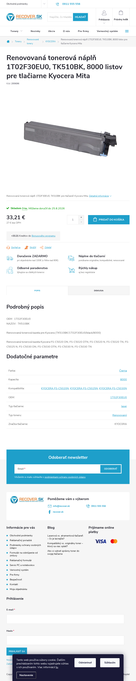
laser (124, 406)
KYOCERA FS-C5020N (55, 388)
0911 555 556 (98, 506)
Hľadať (80, 17)
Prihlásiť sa (17, 651)
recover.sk (58, 511)
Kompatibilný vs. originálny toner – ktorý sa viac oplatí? (65, 545)
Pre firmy (14, 574)
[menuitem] (16, 31)
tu (57, 667)
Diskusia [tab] (98, 290)
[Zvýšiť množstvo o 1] (81, 217)
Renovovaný (119, 415)
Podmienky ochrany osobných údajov (25, 547)
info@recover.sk (61, 506)
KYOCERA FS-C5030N (113, 388)
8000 (123, 379)
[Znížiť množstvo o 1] (81, 222)
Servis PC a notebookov (22, 565)
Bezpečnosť (16, 579)
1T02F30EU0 (118, 397)
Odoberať (110, 468)
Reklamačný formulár (21, 560)
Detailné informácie (99, 196)
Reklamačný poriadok (21, 540)
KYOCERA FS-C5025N (84, 388)
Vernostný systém (19, 570)
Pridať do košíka (111, 220)
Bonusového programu (43, 235)
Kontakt (14, 584)
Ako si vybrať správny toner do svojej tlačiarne (63, 552)
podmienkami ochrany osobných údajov (65, 477)
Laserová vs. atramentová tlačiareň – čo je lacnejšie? (65, 537)
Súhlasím (109, 662)
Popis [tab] (37, 290)
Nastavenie (26, 675)
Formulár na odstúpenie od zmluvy (24, 554)
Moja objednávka (18, 589)
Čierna (123, 371)
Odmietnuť (85, 662)
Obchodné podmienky (17, 3)
